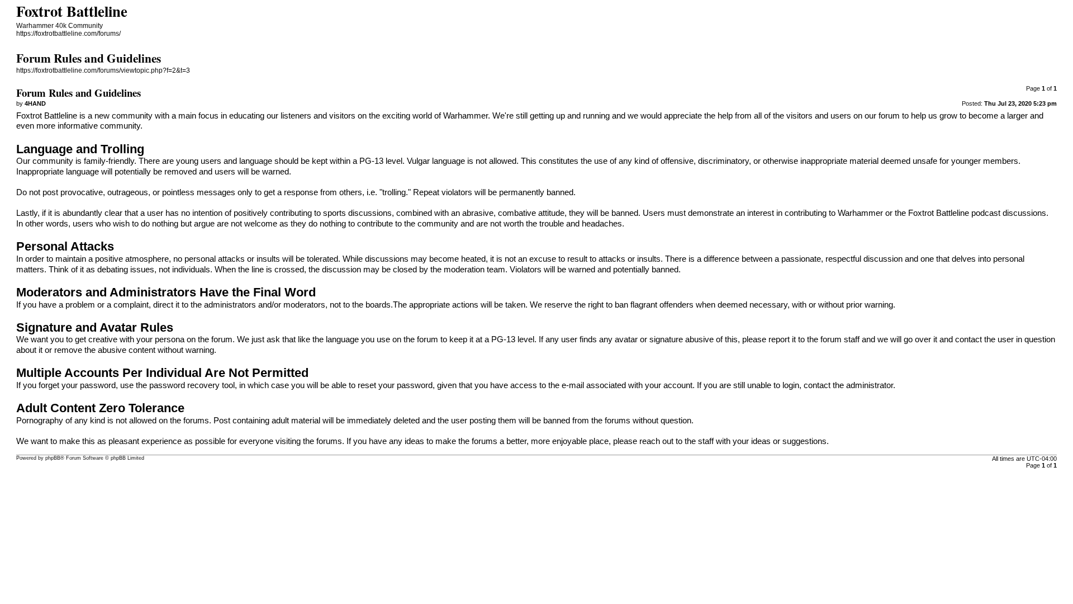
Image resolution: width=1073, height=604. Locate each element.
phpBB (52, 458)
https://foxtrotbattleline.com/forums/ (68, 33)
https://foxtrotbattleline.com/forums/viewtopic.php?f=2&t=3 (103, 70)
